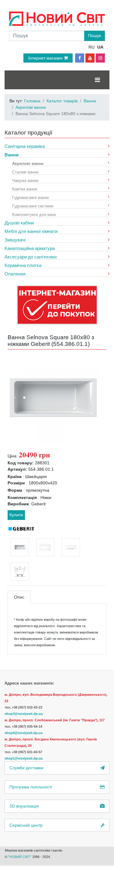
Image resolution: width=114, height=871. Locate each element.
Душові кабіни (19, 222)
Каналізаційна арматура (30, 248)
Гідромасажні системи (32, 206)
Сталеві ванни (25, 172)
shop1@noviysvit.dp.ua (24, 758)
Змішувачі (15, 239)
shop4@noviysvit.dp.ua (24, 733)
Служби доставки (26, 767)
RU (91, 47)
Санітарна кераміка (25, 146)
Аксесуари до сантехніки (31, 256)
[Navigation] (97, 80)
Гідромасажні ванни (30, 197)
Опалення (15, 273)
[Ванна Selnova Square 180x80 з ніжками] (53, 397)
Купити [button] (16, 514)
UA (100, 47)
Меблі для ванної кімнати (31, 231)
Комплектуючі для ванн (34, 214)
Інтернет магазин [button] (46, 58)
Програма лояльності (30, 786)
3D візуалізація (24, 806)
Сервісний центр (26, 825)
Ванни (12, 154)
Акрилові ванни (27, 163)
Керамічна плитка (23, 265)
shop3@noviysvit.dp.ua (24, 714)
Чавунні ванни (25, 180)
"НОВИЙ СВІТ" (20, 857)
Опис (19, 597)
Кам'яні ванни (24, 189)
